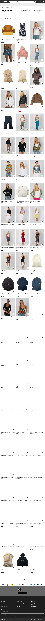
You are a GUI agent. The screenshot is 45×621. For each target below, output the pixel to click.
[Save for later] (13, 37)
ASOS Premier (3, 604)
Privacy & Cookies (33, 619)
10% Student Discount (4, 606)
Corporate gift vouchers (34, 603)
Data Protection (3, 609)
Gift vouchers (33, 601)
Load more (23, 579)
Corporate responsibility (20, 603)
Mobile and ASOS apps (35, 599)
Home (2, 7)
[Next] (42, 10)
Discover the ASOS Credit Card (36, 608)
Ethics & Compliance (4, 611)
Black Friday (33, 604)
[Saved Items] (41, 1)
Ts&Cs (38, 619)
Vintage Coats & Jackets (33, 10)
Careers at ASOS (19, 601)
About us (17, 599)
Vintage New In (24, 10)
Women (6, 7)
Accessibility (42, 619)
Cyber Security (18, 606)
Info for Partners (33, 606)
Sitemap (2, 608)
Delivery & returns (4, 603)
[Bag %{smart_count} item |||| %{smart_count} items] (43, 1)
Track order (3, 601)
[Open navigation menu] (2, 1)
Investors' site (18, 604)
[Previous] (19, 10)
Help (2, 599)
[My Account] (38, 1)
